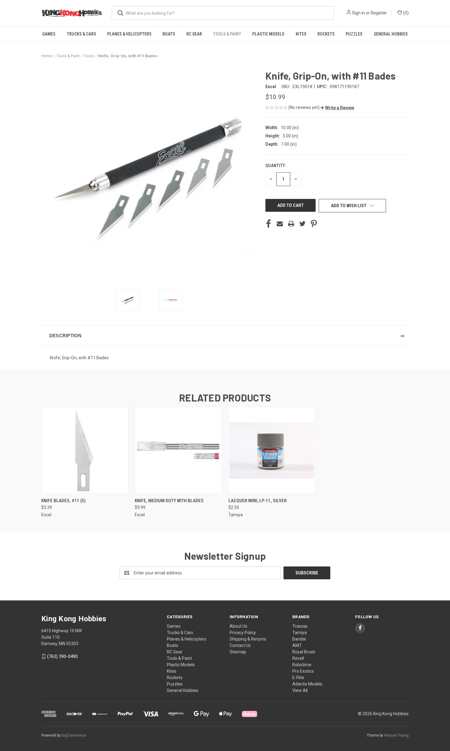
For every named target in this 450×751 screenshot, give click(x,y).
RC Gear (194, 34)
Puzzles (354, 34)
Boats (169, 34)
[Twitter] (302, 223)
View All (300, 690)
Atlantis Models (307, 684)
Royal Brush (303, 651)
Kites (301, 34)
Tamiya (299, 632)
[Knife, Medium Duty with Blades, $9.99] (178, 450)
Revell (298, 658)
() (405, 12)
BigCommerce (74, 735)
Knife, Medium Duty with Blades (169, 500)
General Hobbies (391, 34)
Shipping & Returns (248, 639)
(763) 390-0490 (62, 656)
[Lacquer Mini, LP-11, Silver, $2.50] (272, 450)
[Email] (280, 223)
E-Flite (298, 677)
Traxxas (300, 626)
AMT (297, 645)
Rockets (326, 34)
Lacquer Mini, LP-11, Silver (257, 500)
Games (48, 34)
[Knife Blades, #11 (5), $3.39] (85, 450)
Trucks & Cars (81, 34)
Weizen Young (396, 735)
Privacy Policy (243, 632)
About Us (238, 626)
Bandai (299, 639)
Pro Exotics (303, 671)
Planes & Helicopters (129, 34)
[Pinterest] (314, 223)
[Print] (291, 223)
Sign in (358, 12)
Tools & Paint (227, 34)
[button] (337, 107)
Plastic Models (268, 34)
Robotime (301, 664)
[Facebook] (268, 223)
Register (379, 12)
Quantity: (275, 165)
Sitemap (238, 651)
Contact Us (240, 645)
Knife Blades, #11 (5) (63, 500)
